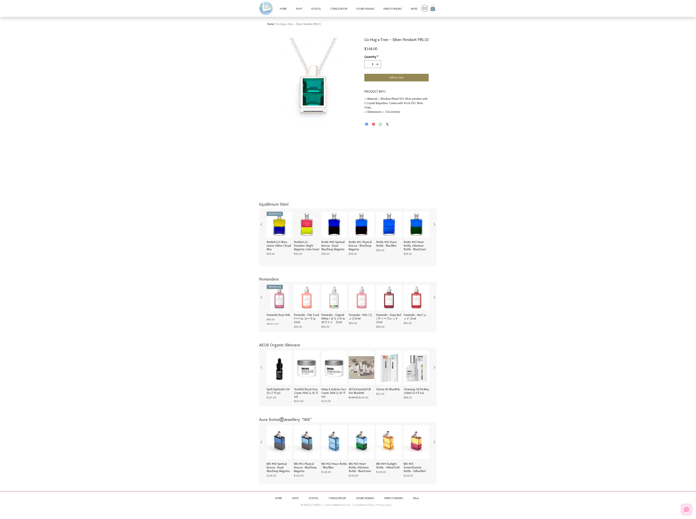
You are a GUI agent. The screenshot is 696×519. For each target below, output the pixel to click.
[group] (348, 237)
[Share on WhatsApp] (380, 124)
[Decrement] (367, 64)
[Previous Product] (261, 224)
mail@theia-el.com (340, 504)
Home (270, 24)
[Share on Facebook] (366, 124)
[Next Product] (434, 224)
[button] (432, 8)
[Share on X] (387, 124)
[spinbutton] (372, 64)
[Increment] (377, 64)
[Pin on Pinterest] (373, 124)
